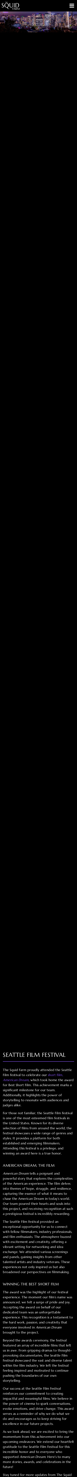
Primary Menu (71, 5)
